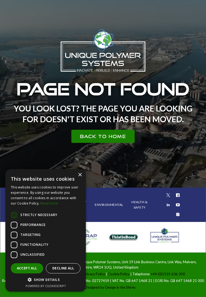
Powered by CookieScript (45, 286)
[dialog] (45, 230)
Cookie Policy (118, 274)
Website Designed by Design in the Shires (103, 287)
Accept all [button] (27, 268)
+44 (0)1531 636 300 (168, 274)
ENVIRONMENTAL (109, 205)
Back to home (103, 136)
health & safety (139, 204)
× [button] (80, 175)
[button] (45, 280)
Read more (49, 203)
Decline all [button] (63, 268)
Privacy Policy (94, 274)
